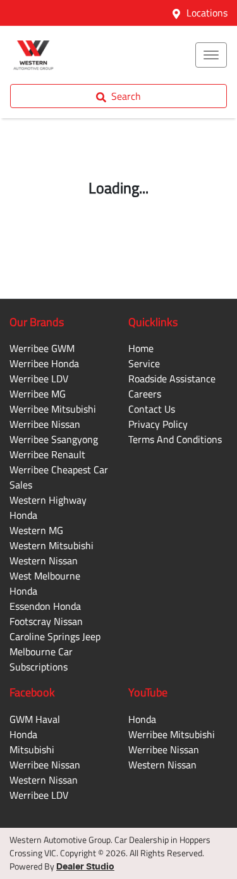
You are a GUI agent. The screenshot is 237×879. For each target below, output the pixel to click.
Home (141, 348)
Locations (207, 12)
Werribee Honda (44, 363)
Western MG (36, 530)
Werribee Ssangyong (53, 439)
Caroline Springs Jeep (54, 636)
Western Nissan (43, 560)
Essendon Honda (45, 606)
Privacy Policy (158, 424)
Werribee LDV (38, 378)
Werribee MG (37, 393)
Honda (23, 734)
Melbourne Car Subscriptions (41, 659)
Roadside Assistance (172, 378)
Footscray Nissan (46, 621)
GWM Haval (34, 719)
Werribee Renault (47, 454)
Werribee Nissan (44, 424)
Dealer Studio (85, 867)
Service (144, 363)
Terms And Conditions (175, 439)
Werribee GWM (42, 348)
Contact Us (151, 408)
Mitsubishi (31, 749)
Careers (144, 393)
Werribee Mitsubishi (52, 408)
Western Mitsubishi (51, 545)
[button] (211, 55)
